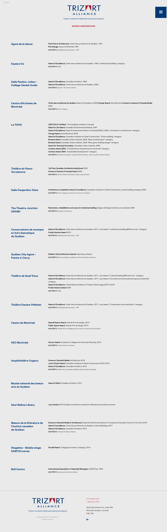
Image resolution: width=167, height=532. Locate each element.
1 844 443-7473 (92, 502)
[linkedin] (87, 519)
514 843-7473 (93, 499)
